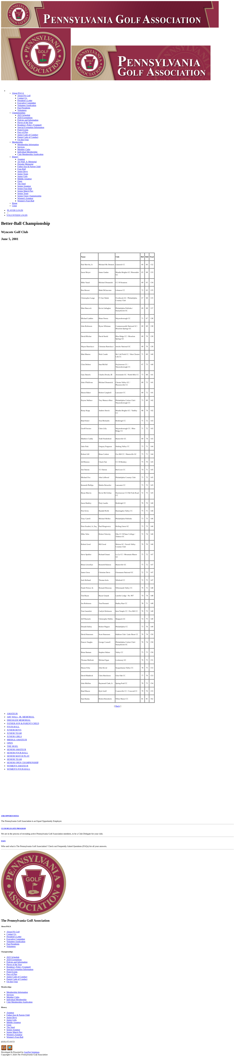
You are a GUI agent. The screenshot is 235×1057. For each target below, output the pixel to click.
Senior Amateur (24, 186)
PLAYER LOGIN (15, 210)
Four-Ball (21, 169)
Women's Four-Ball (25, 201)
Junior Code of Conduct (27, 135)
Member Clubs (23, 149)
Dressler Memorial (25, 164)
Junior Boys (22, 171)
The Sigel (21, 184)
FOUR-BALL (13, 727)
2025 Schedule (23, 115)
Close (14, 206)
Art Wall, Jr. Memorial (27, 162)
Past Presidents (23, 108)
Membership (17, 142)
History (15, 157)
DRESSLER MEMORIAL (19, 720)
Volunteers (22, 110)
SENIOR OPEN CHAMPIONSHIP (22, 762)
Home (14, 203)
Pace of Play (22, 132)
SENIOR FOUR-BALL (17, 753)
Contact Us (22, 98)
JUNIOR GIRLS (14, 736)
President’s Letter (24, 100)
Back (117, 706)
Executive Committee (26, 103)
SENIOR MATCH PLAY (18, 756)
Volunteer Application (26, 105)
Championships (18, 113)
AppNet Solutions (31, 1052)
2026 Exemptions (25, 117)
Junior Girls (22, 176)
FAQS (3, 841)
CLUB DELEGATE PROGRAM (13, 828)
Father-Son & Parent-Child (29, 166)
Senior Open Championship (29, 196)
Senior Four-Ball (24, 188)
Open (19, 181)
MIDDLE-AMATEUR (17, 740)
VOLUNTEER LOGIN (17, 215)
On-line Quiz (23, 139)
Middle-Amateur (24, 179)
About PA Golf (23, 95)
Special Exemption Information (30, 127)
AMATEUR (12, 713)
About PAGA (18, 93)
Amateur (21, 159)
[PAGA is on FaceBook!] (4, 1050)
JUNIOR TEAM (14, 733)
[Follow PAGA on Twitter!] (10, 1050)
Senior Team (22, 193)
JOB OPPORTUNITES (10, 816)
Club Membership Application (30, 154)
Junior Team (22, 174)
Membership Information (28, 144)
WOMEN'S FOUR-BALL (18, 769)
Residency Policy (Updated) (29, 125)
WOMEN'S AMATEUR (17, 766)
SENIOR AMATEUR (16, 749)
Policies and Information (27, 120)
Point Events (22, 130)
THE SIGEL (12, 746)
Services (21, 147)
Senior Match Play (25, 191)
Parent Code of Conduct (27, 137)
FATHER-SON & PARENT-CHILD (23, 723)
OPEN (10, 743)
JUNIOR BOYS (14, 730)
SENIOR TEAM (14, 759)
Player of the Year (25, 122)
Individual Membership (27, 152)
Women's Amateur (25, 198)
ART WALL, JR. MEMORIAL (20, 717)
